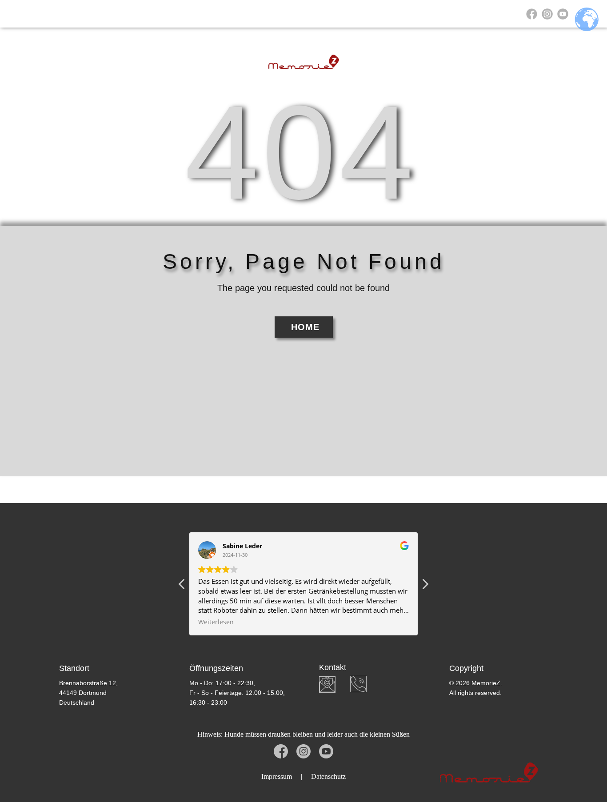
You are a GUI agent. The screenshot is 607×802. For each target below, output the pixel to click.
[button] (424, 586)
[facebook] (531, 14)
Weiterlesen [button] (216, 622)
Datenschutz (328, 776)
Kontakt (457, 13)
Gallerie (411, 13)
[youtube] (562, 14)
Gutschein (285, 13)
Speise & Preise (351, 13)
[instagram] (547, 14)
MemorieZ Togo (153, 13)
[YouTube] (326, 751)
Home (96, 13)
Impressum (276, 776)
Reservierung (224, 13)
